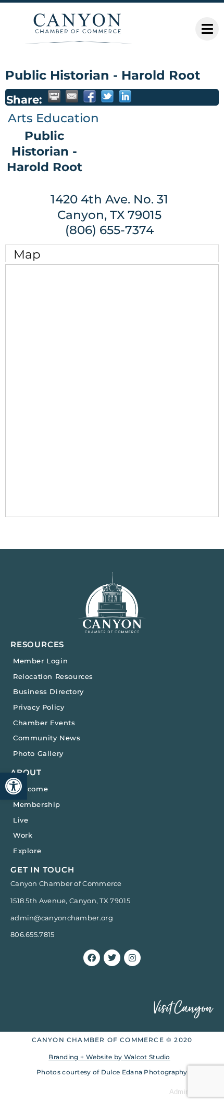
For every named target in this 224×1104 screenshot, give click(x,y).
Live (20, 820)
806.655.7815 (32, 934)
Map (27, 254)
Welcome (30, 789)
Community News (46, 738)
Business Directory (48, 691)
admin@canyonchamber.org (61, 918)
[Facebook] (91, 957)
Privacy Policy (38, 707)
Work (22, 835)
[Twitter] (112, 957)
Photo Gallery (38, 753)
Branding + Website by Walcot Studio (109, 1057)
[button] (13, 786)
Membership (36, 804)
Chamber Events (44, 722)
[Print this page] (54, 96)
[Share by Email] (72, 96)
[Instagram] (132, 957)
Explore (27, 850)
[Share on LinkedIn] (125, 96)
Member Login (40, 661)
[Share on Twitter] (107, 96)
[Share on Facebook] (89, 96)
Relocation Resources (53, 676)
